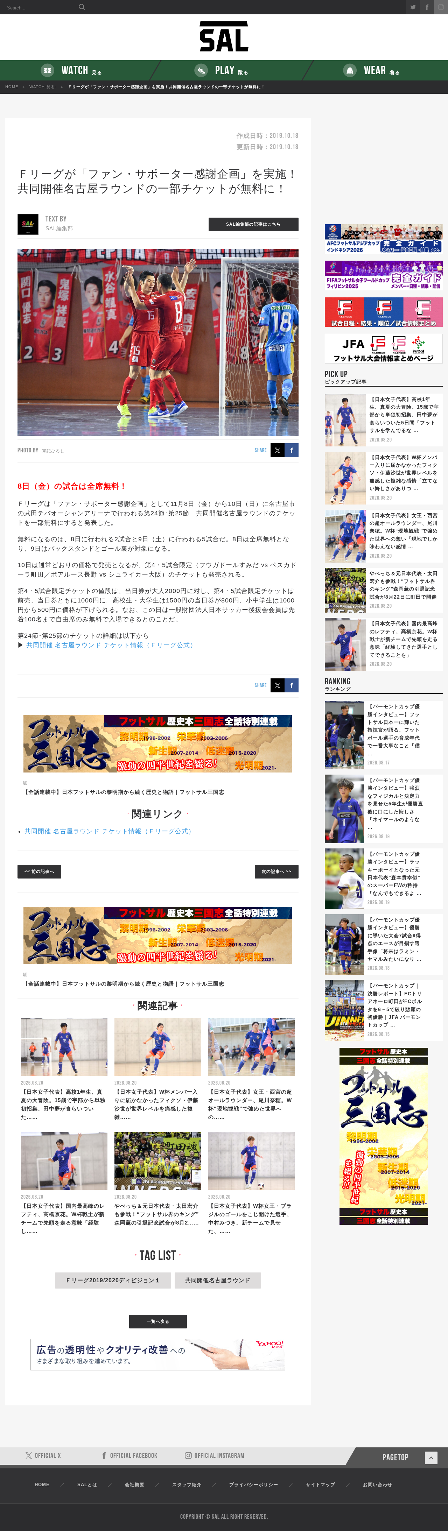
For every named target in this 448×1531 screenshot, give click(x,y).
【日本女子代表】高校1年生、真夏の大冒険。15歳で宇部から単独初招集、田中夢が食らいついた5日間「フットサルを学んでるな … (404, 414)
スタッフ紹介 (187, 1484)
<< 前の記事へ (39, 871)
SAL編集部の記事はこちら (253, 224)
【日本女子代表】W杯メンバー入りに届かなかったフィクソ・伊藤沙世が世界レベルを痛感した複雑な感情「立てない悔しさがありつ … (404, 473)
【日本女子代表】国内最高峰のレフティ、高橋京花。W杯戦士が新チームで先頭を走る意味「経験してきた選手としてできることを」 (404, 639)
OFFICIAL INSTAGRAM (220, 1456)
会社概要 (135, 1484)
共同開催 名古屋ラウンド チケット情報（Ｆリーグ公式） (111, 645)
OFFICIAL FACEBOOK (134, 1456)
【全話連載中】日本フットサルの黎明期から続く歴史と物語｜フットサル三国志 (123, 792)
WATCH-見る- (43, 87)
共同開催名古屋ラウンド (218, 1280)
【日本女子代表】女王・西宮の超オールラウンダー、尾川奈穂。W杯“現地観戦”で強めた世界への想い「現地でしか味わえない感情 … (404, 531)
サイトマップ (320, 1484)
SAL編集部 (59, 228)
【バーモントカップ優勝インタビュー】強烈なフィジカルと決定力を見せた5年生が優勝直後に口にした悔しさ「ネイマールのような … (395, 803)
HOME (11, 87)
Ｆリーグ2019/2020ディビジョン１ (113, 1280)
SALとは (87, 1484)
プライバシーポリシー (253, 1484)
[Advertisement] (384, 171)
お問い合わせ (377, 1484)
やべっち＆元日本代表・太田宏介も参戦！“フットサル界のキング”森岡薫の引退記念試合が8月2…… (156, 1214)
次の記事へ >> (277, 871)
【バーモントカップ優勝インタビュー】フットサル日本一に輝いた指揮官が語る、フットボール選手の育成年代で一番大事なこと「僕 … (394, 730)
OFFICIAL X (48, 1456)
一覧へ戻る (158, 1321)
